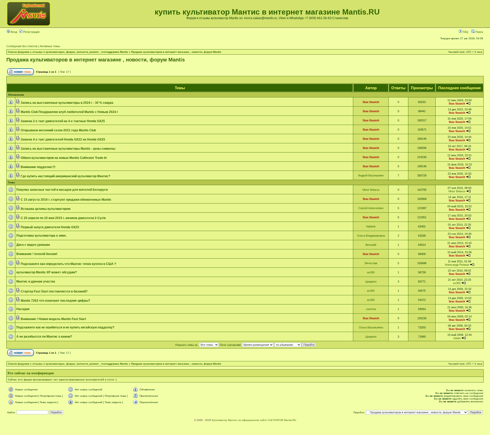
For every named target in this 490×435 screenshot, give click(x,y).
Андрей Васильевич (371, 175)
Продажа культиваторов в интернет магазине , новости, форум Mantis (176, 51)
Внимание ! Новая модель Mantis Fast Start (53, 319)
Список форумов (18, 51)
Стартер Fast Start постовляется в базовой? (54, 291)
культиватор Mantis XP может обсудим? (46, 272)
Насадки (22, 309)
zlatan (457, 338)
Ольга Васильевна (371, 327)
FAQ (465, 31)
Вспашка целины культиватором (45, 209)
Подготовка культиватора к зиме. (41, 235)
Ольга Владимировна (371, 235)
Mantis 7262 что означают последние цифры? (55, 300)
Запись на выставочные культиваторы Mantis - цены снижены (68, 148)
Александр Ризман (457, 264)
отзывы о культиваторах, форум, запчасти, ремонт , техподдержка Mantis (80, 51)
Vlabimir (371, 226)
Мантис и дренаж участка (35, 281)
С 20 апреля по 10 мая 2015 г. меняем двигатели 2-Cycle (63, 218)
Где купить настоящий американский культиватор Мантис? (65, 176)
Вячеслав (371, 263)
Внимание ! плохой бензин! (36, 254)
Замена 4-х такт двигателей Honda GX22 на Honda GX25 (63, 139)
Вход (13, 31)
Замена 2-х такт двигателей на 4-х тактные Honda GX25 (63, 121)
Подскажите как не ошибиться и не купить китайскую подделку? (65, 327)
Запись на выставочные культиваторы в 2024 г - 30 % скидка (67, 103)
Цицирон (370, 281)
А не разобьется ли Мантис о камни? (44, 336)
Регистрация (31, 31)
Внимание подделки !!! (38, 167)
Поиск (478, 31)
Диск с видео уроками (33, 245)
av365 (371, 272)
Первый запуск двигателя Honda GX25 (50, 227)
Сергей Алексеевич (371, 208)
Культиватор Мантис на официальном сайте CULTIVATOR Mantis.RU (254, 420)
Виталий (370, 244)
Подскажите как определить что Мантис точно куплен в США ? (68, 264)
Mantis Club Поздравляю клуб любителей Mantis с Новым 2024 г (69, 112)
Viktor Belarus (370, 189)
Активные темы (50, 46)
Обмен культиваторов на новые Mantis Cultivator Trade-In (64, 158)
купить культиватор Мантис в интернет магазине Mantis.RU (267, 12)
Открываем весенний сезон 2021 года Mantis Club (58, 130)
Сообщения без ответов (22, 46)
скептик (371, 309)
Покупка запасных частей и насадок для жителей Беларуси (62, 189)
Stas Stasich (371, 102)
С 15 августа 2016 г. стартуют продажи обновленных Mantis (66, 199)
